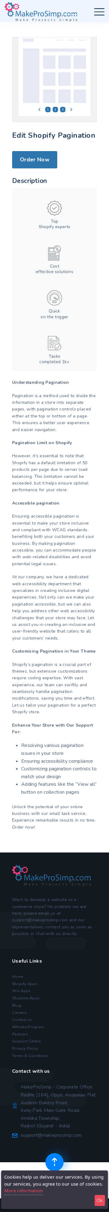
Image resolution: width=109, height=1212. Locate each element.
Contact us (22, 1019)
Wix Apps (21, 991)
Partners (20, 1034)
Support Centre (26, 1041)
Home (17, 976)
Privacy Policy (25, 1048)
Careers (19, 1012)
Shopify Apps (25, 984)
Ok (100, 1200)
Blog (16, 1005)
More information (23, 1190)
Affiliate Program (28, 1027)
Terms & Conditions (30, 1055)
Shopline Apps (26, 998)
